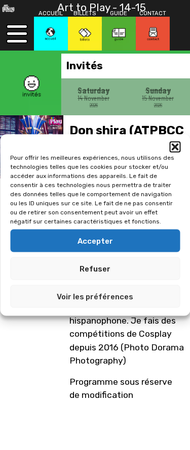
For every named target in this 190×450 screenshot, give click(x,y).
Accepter (95, 240)
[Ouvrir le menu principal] (17, 34)
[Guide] (119, 34)
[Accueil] (51, 34)
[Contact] (153, 34)
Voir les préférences (95, 296)
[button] (175, 147)
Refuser (95, 268)
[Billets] (85, 34)
